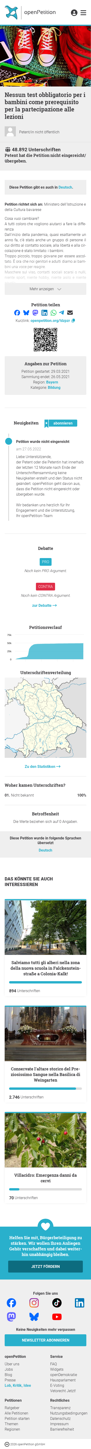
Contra (45, 586)
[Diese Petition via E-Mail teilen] (70, 312)
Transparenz (60, 1408)
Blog (8, 1375)
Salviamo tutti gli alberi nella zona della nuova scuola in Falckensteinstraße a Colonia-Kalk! (45, 968)
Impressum (59, 1424)
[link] (83, 13)
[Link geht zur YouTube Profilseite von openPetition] (57, 1316)
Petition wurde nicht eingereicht (42, 441)
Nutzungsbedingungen (69, 1413)
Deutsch (65, 187)
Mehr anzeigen (42, 289)
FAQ (53, 1364)
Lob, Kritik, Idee (18, 1385)
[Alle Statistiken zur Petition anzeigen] (45, 756)
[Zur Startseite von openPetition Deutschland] (31, 12)
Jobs (9, 1369)
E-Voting (57, 1385)
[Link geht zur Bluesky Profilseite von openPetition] (34, 1316)
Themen (11, 1424)
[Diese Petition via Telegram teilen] (62, 312)
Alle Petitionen (16, 1413)
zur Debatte (42, 605)
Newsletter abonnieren (45, 1340)
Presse (10, 1380)
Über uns (12, 1364)
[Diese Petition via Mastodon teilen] (35, 312)
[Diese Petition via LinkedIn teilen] (45, 312)
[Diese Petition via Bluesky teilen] (26, 312)
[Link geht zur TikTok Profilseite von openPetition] (57, 1302)
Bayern (52, 382)
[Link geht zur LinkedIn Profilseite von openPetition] (79, 1302)
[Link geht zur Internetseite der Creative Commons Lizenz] (7, 1444)
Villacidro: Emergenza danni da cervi (45, 1177)
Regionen (12, 1429)
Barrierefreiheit (62, 1429)
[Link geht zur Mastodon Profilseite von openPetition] (11, 1316)
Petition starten (17, 1418)
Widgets (56, 1369)
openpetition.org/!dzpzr (51, 320)
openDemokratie (63, 1375)
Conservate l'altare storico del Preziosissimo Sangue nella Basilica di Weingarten (45, 1074)
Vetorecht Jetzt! (63, 1391)
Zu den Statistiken (40, 766)
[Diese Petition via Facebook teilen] (17, 312)
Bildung (54, 387)
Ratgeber (12, 1408)
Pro (45, 562)
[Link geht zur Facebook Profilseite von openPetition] (11, 1302)
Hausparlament (63, 1380)
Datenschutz (60, 1418)
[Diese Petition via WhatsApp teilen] (54, 312)
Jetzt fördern (45, 1266)
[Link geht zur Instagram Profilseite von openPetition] (34, 1302)
